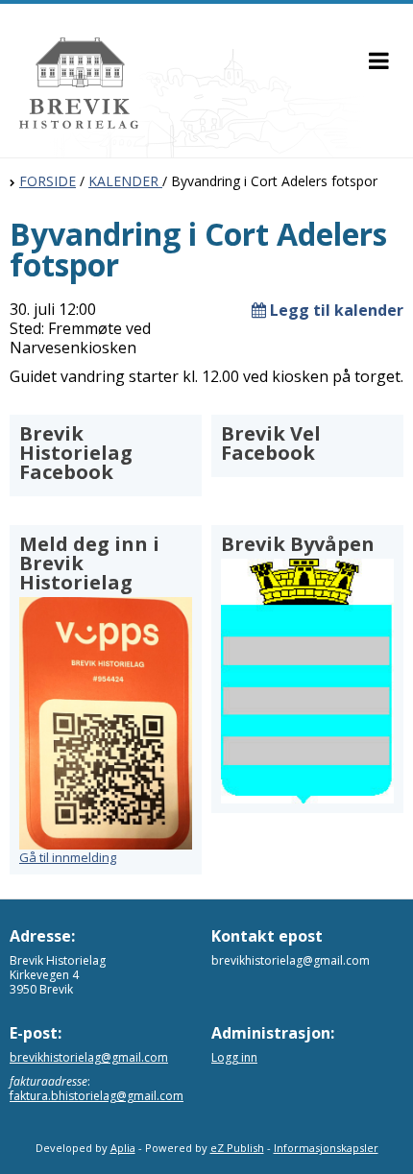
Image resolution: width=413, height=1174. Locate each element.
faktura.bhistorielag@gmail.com (96, 1096)
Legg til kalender (334, 310)
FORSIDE (47, 181)
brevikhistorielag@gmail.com (89, 1057)
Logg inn (234, 1057)
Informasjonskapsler (326, 1147)
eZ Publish (237, 1147)
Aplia (122, 1147)
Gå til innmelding (67, 857)
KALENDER (125, 181)
